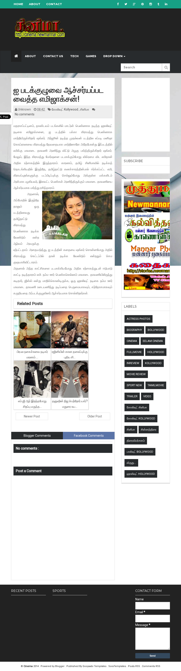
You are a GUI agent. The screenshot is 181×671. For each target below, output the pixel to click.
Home (18, 4)
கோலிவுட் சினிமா (137, 407)
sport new (134, 385)
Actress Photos (138, 318)
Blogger (60, 666)
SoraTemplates (117, 666)
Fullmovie (134, 352)
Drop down (113, 56)
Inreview (133, 363)
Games (91, 56)
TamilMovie (156, 385)
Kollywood (153, 363)
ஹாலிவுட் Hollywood (141, 473)
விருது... (131, 462)
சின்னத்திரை (148, 429)
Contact (54, 4)
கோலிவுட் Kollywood (65, 109)
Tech (74, 56)
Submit (166, 69)
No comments (24, 114)
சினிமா (85, 109)
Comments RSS (151, 666)
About (34, 4)
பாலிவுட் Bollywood (140, 451)
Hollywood (155, 352)
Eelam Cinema (153, 341)
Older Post (94, 416)
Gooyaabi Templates (94, 666)
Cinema (132, 341)
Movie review (136, 374)
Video (147, 396)
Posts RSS (134, 666)
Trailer (132, 396)
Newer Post (32, 416)
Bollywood (156, 330)
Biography (134, 330)
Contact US (53, 56)
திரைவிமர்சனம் (136, 440)
